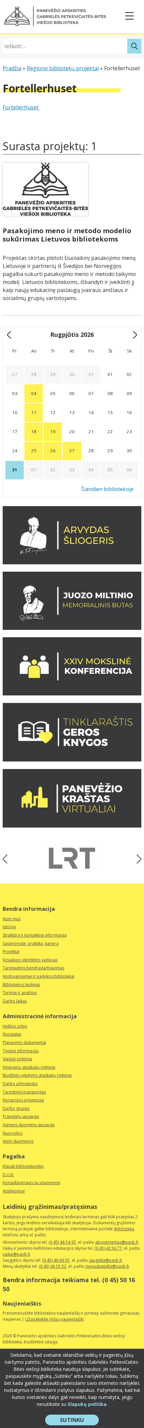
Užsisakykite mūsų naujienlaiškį (54, 1319)
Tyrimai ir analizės (20, 992)
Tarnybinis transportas (24, 1092)
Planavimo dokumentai (24, 1042)
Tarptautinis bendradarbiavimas (33, 968)
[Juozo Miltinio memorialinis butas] (72, 628)
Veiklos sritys (15, 1026)
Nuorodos (12, 1133)
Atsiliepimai (14, 1191)
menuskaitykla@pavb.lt (107, 1266)
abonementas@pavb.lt (116, 1242)
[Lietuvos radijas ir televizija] (72, 858)
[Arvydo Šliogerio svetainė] (72, 562)
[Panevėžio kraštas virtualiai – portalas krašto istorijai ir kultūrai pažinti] (72, 825)
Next (136, 859)
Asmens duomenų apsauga (29, 1125)
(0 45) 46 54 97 (62, 1242)
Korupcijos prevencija (23, 1100)
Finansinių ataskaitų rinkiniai (29, 1067)
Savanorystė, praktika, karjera (31, 943)
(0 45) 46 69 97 (56, 1260)
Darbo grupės (16, 1108)
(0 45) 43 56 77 (108, 1248)
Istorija (9, 927)
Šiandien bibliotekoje (107, 489)
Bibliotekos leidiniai (21, 984)
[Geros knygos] (72, 759)
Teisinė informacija (21, 1051)
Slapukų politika (87, 1404)
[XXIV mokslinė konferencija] (72, 693)
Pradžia (12, 68)
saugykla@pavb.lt (105, 1260)
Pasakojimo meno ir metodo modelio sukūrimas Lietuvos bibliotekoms (67, 235)
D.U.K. (8, 1174)
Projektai (11, 951)
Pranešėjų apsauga (21, 1116)
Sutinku (79, 1420)
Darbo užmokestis (20, 1083)
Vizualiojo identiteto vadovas (30, 960)
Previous (7, 859)
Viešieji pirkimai (17, 1059)
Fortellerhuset (21, 107)
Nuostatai (12, 1034)
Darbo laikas (15, 1001)
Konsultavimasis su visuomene (31, 1182)
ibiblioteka (124, 1229)
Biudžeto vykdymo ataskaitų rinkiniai (37, 1075)
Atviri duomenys (18, 1141)
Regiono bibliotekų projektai (63, 68)
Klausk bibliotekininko (23, 1166)
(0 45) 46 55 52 (52, 1266)
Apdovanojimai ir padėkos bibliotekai (38, 976)
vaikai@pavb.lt (16, 1254)
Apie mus (11, 919)
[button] (55, 16)
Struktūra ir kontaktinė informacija (35, 935)
